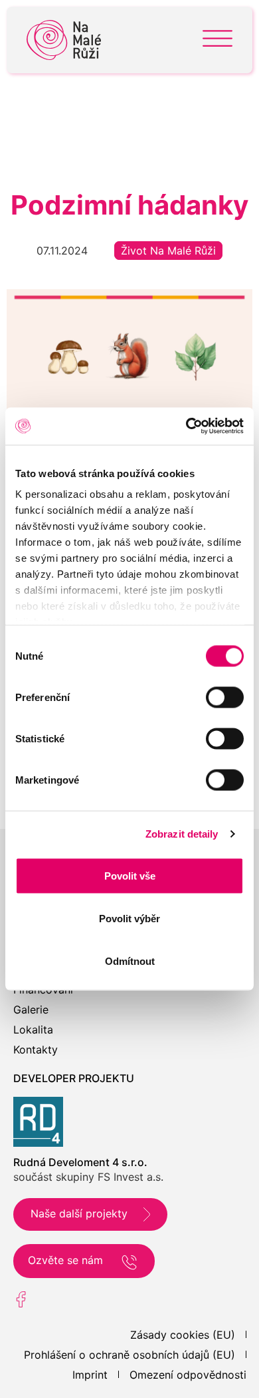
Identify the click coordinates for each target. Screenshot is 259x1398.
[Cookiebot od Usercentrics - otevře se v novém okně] (186, 426)
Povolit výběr (129, 918)
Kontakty (35, 1049)
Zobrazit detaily (181, 834)
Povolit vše (129, 875)
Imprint (90, 1374)
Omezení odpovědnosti (188, 1374)
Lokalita (33, 1029)
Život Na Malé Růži (168, 250)
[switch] (225, 697)
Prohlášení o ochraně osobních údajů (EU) (129, 1354)
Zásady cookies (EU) (182, 1334)
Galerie (30, 1009)
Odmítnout (130, 960)
